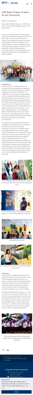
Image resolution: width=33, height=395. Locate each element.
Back (4, 349)
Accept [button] (16, 392)
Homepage (8, 357)
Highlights (17, 357)
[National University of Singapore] (5, 3)
